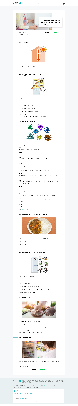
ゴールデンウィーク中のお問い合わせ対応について (28, 393)
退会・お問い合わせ (36, 387)
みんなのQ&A (47, 3)
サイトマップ (36, 385)
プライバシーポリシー (48, 385)
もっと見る (37, 401)
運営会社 (55, 385)
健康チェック (59, 3)
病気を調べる (32, 3)
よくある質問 (16, 385)
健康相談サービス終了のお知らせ (25, 396)
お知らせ (17, 390)
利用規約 (41, 385)
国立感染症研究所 (24, 209)
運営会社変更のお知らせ (23, 398)
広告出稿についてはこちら (27, 387)
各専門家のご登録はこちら (17, 387)
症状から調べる (40, 3)
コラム (53, 3)
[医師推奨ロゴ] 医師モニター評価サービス (26, 385)
